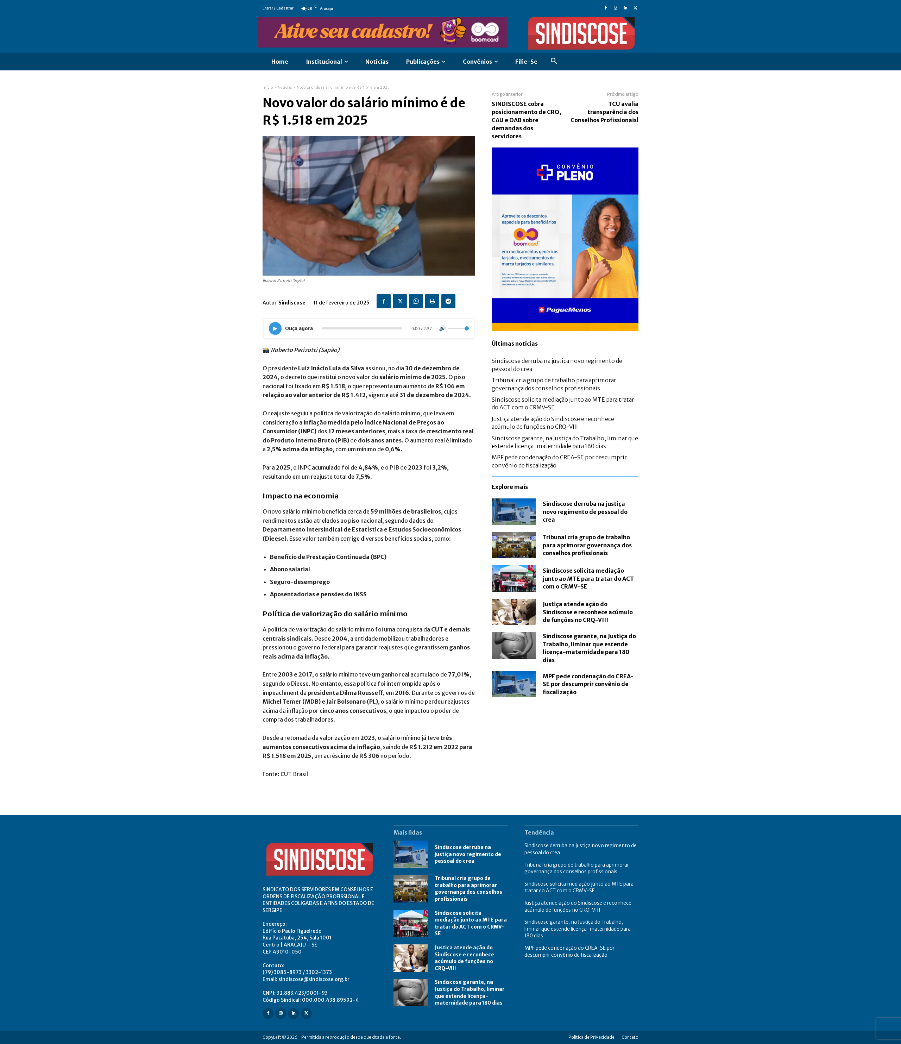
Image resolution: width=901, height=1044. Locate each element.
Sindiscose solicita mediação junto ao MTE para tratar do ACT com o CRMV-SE (588, 578)
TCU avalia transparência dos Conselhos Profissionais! (604, 112)
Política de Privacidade (591, 1037)
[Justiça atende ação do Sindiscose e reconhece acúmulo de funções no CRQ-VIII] (514, 612)
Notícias (285, 87)
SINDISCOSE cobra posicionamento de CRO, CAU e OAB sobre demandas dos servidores (526, 120)
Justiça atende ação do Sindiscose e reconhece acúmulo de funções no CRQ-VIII (588, 611)
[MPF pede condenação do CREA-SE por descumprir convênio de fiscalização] (514, 684)
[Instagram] (615, 8)
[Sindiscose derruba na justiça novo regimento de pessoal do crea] (514, 511)
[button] (554, 62)
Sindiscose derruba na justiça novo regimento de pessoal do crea (585, 511)
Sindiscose (291, 303)
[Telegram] (448, 301)
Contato (630, 1037)
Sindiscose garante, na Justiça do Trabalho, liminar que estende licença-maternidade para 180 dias (589, 648)
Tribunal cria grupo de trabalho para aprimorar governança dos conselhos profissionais (587, 545)
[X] (635, 8)
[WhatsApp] (416, 301)
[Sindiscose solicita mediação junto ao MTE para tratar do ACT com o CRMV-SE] (514, 578)
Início (268, 87)
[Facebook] (606, 8)
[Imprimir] (432, 301)
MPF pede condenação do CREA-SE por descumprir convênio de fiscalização (588, 684)
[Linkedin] (625, 8)
